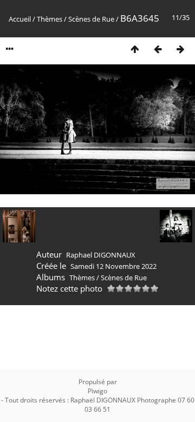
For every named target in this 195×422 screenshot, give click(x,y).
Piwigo (97, 390)
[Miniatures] (134, 49)
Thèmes (49, 19)
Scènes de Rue (91, 19)
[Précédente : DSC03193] (157, 49)
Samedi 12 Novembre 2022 (113, 266)
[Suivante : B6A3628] (180, 49)
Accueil (20, 19)
